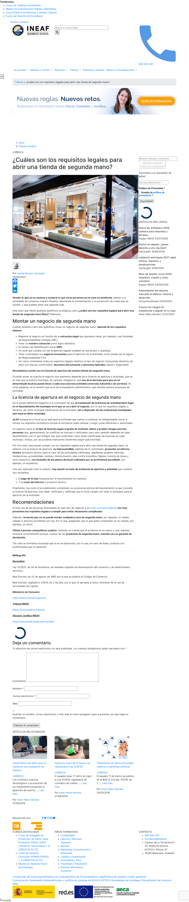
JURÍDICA (18, 776)
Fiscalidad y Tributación (74, 863)
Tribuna (74, 69)
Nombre (18, 688)
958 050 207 (152, 835)
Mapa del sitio (126, 880)
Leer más (107, 783)
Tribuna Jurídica (27, 146)
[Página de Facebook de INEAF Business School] (43, 817)
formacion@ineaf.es (156, 838)
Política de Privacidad (152, 188)
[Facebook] (73, 281)
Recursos (60, 69)
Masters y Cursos (40, 69)
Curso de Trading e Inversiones (23, 5)
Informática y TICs (71, 860)
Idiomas (65, 845)
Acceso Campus (19, 21)
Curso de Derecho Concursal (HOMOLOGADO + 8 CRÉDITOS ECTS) (33, 857)
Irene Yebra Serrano (28, 799)
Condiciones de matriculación (29, 876)
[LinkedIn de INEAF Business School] (51, 817)
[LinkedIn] (73, 290)
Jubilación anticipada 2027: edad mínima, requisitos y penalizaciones (157, 261)
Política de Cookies (56, 876)
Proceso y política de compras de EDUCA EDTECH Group (85, 880)
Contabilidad (68, 835)
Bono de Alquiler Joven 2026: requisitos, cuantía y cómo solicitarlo (155, 277)
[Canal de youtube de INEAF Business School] (54, 817)
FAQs (15, 883)
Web (15, 703)
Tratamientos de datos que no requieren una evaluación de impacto (29, 767)
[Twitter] (73, 285)
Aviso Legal (98, 876)
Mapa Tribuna (141, 880)
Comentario (19, 680)
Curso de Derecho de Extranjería (24, 15)
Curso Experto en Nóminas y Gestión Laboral (31, 12)
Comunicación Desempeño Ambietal (33, 880)
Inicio (21, 142)
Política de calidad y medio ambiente (125, 876)
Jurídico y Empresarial (73, 856)
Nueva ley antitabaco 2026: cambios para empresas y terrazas (154, 231)
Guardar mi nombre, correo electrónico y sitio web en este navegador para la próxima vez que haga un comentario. (70, 716)
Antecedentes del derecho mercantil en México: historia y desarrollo (156, 294)
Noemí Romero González (31, 273)
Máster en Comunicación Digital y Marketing (31, 8)
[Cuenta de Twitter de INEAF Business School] (45, 817)
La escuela (20, 69)
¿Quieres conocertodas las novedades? (152, 164)
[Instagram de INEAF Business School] (48, 817)
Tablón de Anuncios (160, 880)
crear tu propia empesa (103, 507)
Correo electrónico (24, 696)
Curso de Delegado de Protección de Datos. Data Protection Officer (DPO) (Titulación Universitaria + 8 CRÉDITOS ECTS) (34, 842)
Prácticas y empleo (93, 69)
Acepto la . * (152, 194)
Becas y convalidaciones (121, 69)
